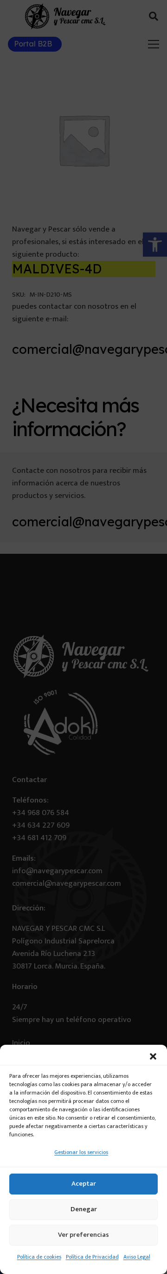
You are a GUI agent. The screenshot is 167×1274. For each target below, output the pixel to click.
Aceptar (83, 1183)
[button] (153, 1056)
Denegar (84, 1209)
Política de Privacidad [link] (92, 1256)
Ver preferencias (83, 1235)
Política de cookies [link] (39, 1256)
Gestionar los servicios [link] (81, 1152)
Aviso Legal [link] (136, 1256)
